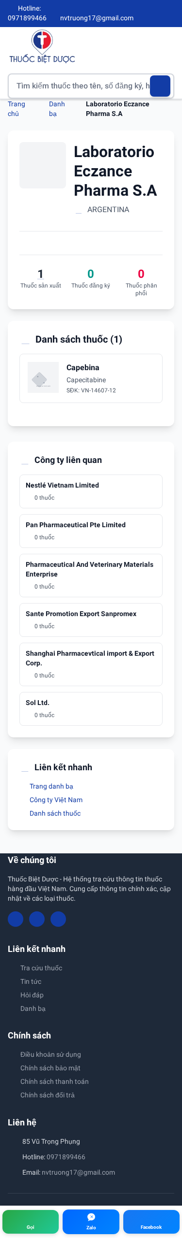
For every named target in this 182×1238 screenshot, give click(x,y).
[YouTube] (153, 13)
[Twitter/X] (170, 13)
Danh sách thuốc (54, 813)
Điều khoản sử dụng (50, 1054)
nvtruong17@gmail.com (78, 1172)
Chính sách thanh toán (54, 1081)
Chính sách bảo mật (50, 1068)
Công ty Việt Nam (55, 800)
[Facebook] (137, 13)
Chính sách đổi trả (47, 1095)
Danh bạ (33, 1008)
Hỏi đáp (32, 995)
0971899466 (66, 1157)
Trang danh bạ (50, 786)
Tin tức (30, 981)
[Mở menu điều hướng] (167, 46)
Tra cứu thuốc (41, 968)
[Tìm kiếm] (160, 86)
